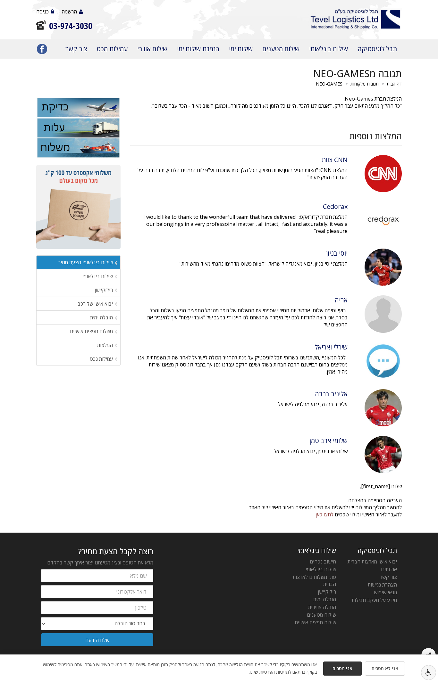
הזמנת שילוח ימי (198, 49)
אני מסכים (342, 668)
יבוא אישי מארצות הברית (372, 561)
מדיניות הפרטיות (274, 672)
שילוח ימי (241, 49)
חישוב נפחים (323, 561)
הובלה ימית (324, 599)
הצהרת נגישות (382, 584)
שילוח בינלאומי (328, 49)
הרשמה (69, 11)
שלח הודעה (97, 640)
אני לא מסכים (385, 668)
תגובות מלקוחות (364, 84)
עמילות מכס (112, 49)
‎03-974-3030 (70, 25)
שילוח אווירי (152, 49)
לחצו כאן (324, 514)
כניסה (42, 11)
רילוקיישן (327, 591)
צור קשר (76, 49)
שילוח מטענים (280, 49)
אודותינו (389, 569)
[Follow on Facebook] (42, 50)
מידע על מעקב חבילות (374, 600)
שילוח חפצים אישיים (315, 622)
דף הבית (394, 84)
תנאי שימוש (385, 592)
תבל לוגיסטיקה (377, 49)
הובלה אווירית (322, 607)
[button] (428, 672)
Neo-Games (329, 84)
